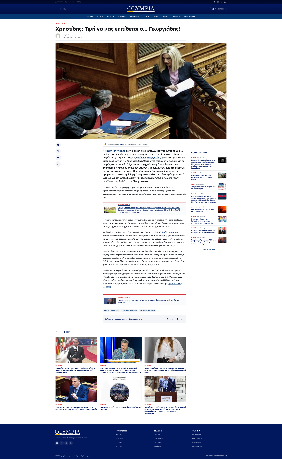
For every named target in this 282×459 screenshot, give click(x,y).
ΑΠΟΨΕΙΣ (122, 16)
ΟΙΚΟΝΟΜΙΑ (134, 16)
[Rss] (224, 2)
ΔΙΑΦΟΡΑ (176, 16)
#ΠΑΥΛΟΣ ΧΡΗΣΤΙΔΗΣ (130, 310)
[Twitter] (217, 2)
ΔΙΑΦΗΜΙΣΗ (196, 442)
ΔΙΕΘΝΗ (166, 16)
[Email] (221, 2)
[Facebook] (214, 2)
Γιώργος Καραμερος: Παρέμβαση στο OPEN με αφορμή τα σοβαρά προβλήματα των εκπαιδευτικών (76, 408)
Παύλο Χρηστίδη (170, 232)
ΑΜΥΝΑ (100, 16)
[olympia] (141, 9)
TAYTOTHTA (196, 435)
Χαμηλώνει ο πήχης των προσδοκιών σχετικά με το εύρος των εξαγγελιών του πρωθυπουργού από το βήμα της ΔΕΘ (75, 370)
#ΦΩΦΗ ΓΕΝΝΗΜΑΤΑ (147, 310)
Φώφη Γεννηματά (115, 150)
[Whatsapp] (58, 157)
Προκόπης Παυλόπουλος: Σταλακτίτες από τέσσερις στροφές (120, 408)
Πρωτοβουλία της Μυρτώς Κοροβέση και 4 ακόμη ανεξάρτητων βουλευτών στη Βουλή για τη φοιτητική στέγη (165, 370)
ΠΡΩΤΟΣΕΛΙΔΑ (190, 16)
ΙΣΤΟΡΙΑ (146, 16)
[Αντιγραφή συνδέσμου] (58, 164)
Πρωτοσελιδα (174, 283)
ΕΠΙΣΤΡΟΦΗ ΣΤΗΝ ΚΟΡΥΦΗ (216, 456)
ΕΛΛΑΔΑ (89, 16)
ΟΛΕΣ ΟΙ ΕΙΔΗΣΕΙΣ (209, 249)
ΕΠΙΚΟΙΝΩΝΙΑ (197, 446)
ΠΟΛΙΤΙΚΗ (110, 16)
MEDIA (156, 16)
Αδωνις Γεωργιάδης (149, 157)
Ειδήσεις (107, 286)
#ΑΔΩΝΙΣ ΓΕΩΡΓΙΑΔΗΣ (111, 310)
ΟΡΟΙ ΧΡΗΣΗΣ (197, 439)
